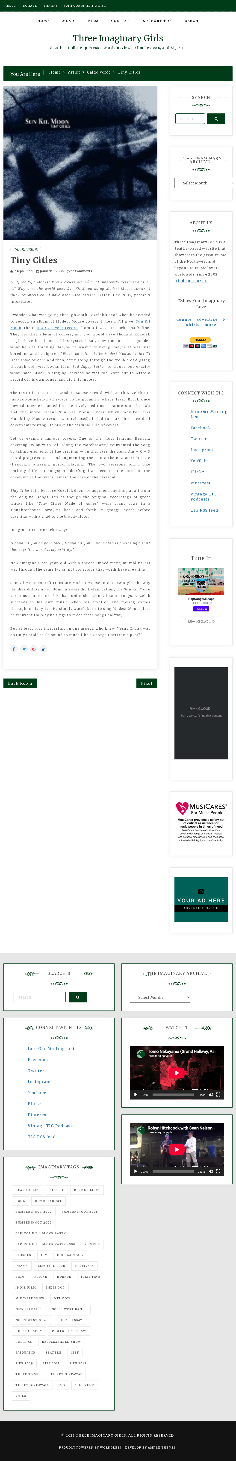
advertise (207, 319)
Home (43, 21)
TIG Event (84, 1385)
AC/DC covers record (57, 328)
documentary (70, 1255)
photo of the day (69, 1331)
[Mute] (211, 1094)
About (10, 5)
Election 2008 (51, 1266)
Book (20, 1201)
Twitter (199, 438)
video (21, 1396)
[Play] (135, 1094)
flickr (40, 1276)
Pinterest (201, 483)
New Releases (28, 1309)
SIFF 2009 (24, 1363)
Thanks (50, 5)
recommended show (61, 1341)
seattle (53, 1352)
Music (69, 21)
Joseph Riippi (23, 271)
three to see (28, 1374)
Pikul (147, 683)
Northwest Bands (69, 1309)
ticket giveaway (66, 1374)
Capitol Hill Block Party (40, 1233)
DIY (44, 1255)
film (19, 1276)
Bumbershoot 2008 (80, 1211)
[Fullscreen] (218, 1094)
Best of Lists (87, 1190)
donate (184, 319)
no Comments (81, 271)
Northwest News (32, 1320)
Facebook (201, 428)
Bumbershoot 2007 (33, 1211)
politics (23, 1341)
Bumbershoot (48, 1201)
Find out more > (192, 281)
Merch (191, 21)
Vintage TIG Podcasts (51, 1125)
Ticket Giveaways (32, 1385)
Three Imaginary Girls (118, 38)
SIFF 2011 (51, 1363)
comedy (92, 1244)
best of (56, 1190)
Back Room (20, 683)
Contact (121, 21)
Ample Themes (162, 1447)
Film (93, 21)
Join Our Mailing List (51, 1048)
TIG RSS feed (204, 510)
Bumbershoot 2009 (33, 1222)
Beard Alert (27, 1190)
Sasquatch (25, 1352)
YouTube (200, 461)
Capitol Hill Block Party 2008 (45, 1244)
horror (64, 1276)
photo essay (70, 1320)
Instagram (202, 449)
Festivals (84, 1266)
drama (21, 1266)
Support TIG (157, 21)
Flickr (197, 472)
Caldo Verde (25, 249)
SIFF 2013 (77, 1363)
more (210, 324)
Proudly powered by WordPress (90, 1447)
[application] (177, 1072)
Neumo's (62, 1298)
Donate (30, 5)
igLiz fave (90, 1276)
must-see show (29, 1298)
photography (28, 1331)
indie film (25, 1287)
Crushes (23, 1255)
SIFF (75, 1352)
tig (62, 1385)
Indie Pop (55, 1287)
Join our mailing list (85, 5)
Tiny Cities (34, 260)
